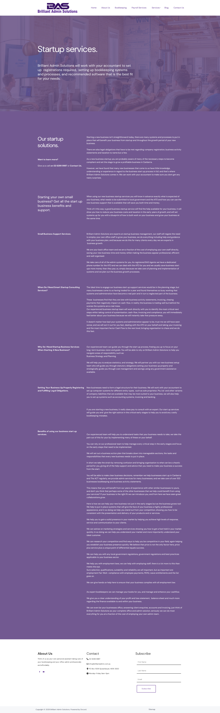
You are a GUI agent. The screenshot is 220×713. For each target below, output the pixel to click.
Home (94, 7)
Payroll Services (139, 7)
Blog (166, 7)
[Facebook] (40, 672)
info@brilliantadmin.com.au (99, 664)
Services (156, 7)
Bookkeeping (121, 7)
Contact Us (179, 7)
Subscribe (146, 689)
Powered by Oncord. (79, 709)
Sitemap (152, 709)
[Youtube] (44, 672)
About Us (105, 7)
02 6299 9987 (94, 659)
